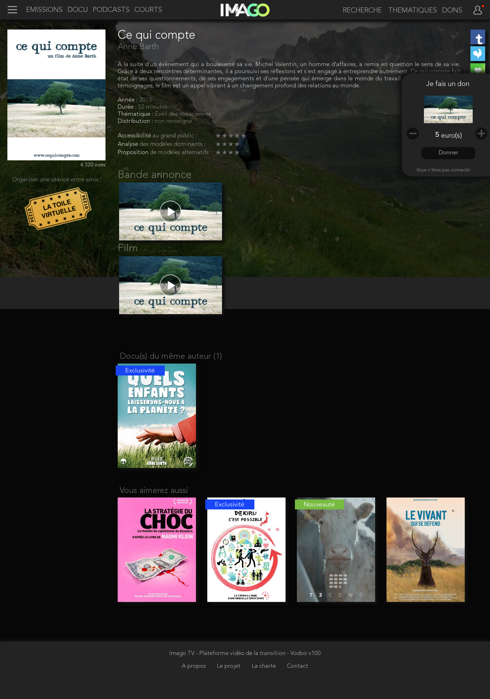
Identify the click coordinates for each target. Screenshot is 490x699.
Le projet (229, 666)
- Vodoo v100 (304, 653)
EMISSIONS (44, 10)
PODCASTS (111, 10)
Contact (297, 666)
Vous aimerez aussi (154, 491)
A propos (194, 666)
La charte (264, 666)
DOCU (77, 10)
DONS (452, 10)
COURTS (148, 10)
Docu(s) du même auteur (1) (171, 356)
